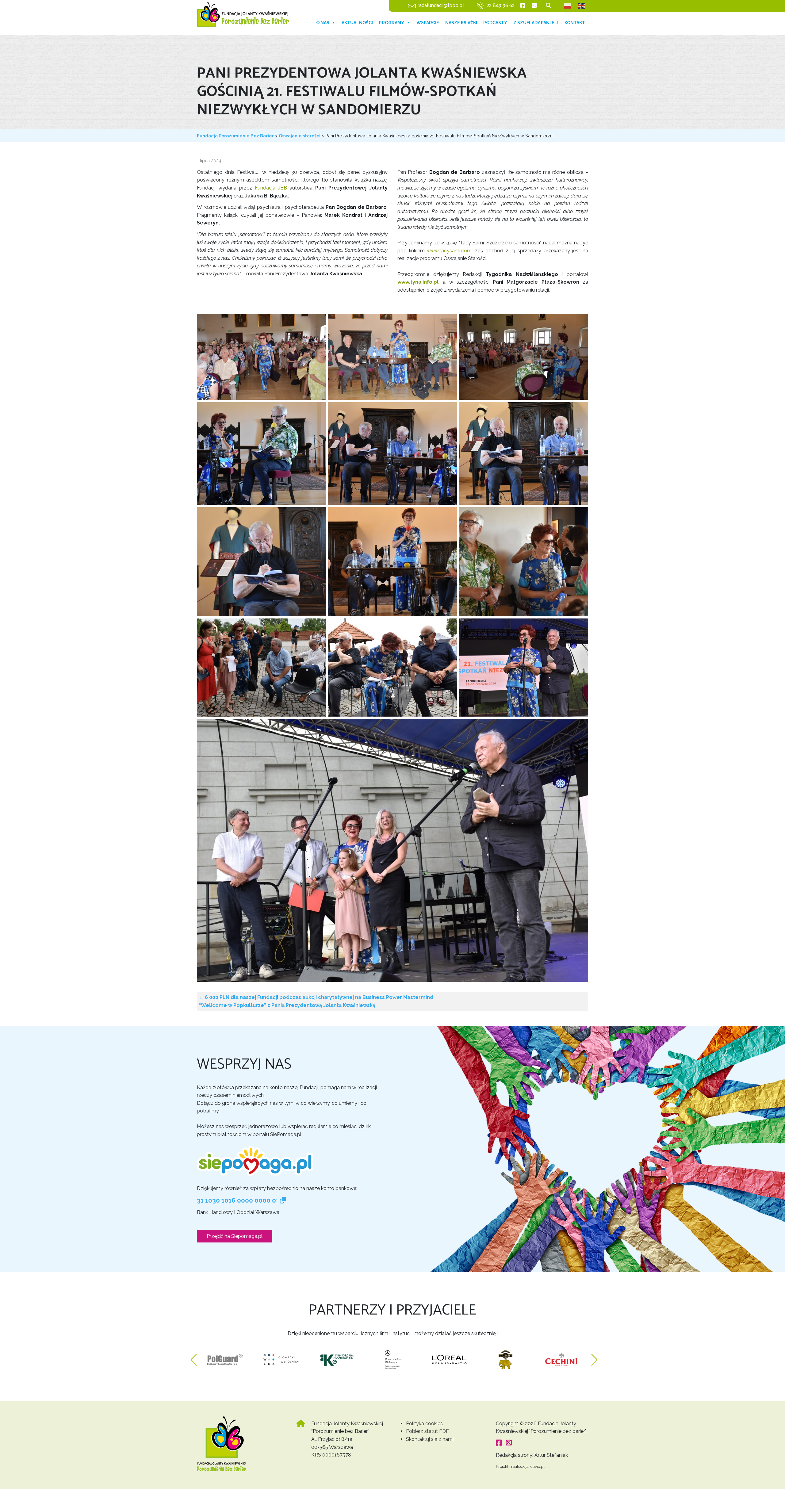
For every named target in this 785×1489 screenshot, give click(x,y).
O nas (322, 22)
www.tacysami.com (449, 251)
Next (594, 1356)
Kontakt (575, 22)
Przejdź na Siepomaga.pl (234, 1236)
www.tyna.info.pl (417, 282)
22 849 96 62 (501, 5)
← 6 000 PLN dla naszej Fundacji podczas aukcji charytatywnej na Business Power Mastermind (316, 997)
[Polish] (568, 6)
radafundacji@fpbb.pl (441, 5)
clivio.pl (537, 1466)
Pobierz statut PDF (427, 1431)
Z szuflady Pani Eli (535, 22)
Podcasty (495, 22)
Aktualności (357, 22)
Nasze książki (461, 22)
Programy (391, 22)
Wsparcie (427, 22)
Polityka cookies (424, 1423)
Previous (194, 1356)
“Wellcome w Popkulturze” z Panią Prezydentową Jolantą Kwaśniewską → (290, 1005)
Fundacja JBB (272, 188)
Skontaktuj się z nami (430, 1439)
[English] (582, 6)
